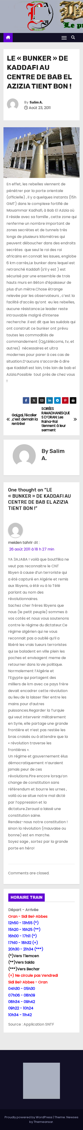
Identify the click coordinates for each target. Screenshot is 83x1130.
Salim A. (36, 102)
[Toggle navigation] (64, 37)
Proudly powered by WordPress (29, 1117)
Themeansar (43, 1122)
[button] (74, 37)
